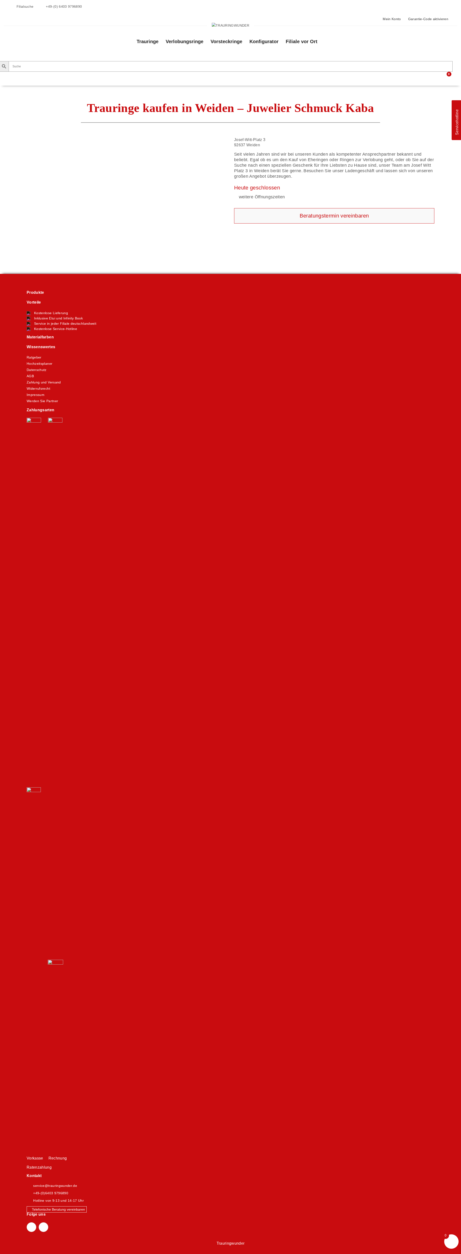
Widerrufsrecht (38, 388)
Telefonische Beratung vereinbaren (58, 1209)
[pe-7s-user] (437, 78)
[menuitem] (147, 41)
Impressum (35, 395)
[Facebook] (31, 1227)
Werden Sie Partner (42, 401)
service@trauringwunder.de (55, 1185)
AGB (30, 376)
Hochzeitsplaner (39, 363)
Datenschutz (37, 370)
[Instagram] (43, 1227)
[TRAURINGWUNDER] (230, 25)
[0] (445, 77)
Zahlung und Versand (44, 382)
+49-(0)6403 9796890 (50, 1193)
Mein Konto (392, 19)
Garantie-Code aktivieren (428, 19)
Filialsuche (24, 6)
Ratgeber (34, 357)
